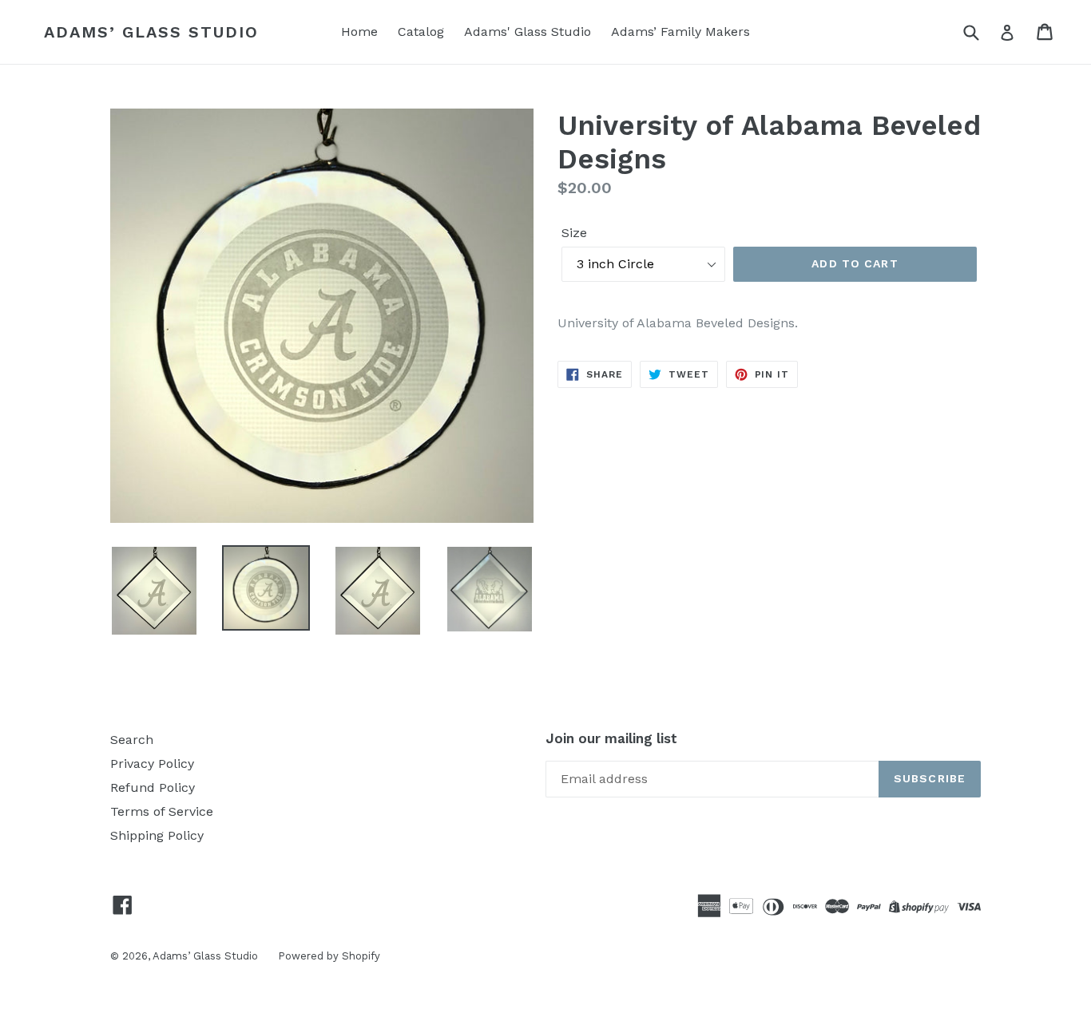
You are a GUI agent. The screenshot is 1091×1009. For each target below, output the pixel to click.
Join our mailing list (611, 738)
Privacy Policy (152, 763)
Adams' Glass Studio (527, 31)
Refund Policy (152, 787)
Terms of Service (161, 811)
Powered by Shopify (329, 956)
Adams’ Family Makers (680, 31)
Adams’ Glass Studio (151, 32)
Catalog (421, 31)
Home (359, 31)
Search (131, 739)
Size (574, 232)
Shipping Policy (157, 835)
